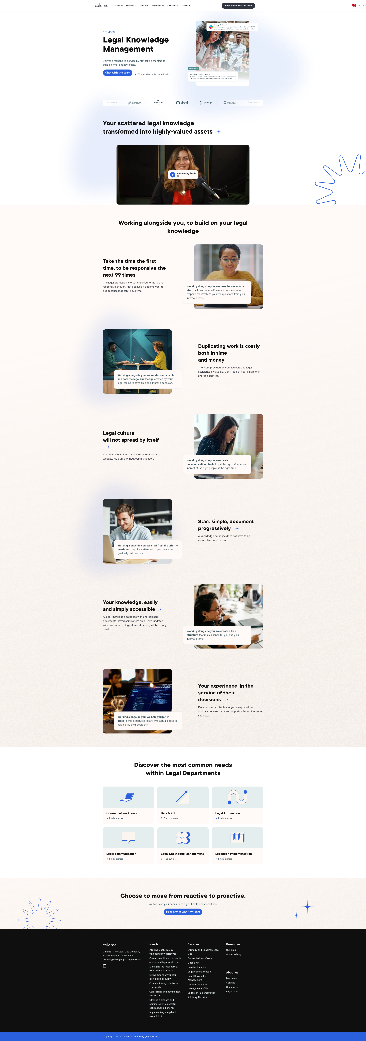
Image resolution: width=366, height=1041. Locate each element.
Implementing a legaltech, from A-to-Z (163, 1014)
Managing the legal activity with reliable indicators (163, 968)
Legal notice (232, 991)
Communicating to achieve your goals (163, 985)
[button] (119, 6)
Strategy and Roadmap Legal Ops (203, 951)
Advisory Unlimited (198, 997)
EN (359, 5)
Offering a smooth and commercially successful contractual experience (162, 1004)
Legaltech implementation (201, 992)
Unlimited (185, 5)
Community (172, 5)
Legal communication (199, 971)
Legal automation (197, 967)
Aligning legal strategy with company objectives (162, 951)
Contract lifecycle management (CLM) (198, 986)
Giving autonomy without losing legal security (162, 976)
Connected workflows (200, 958)
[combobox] (358, 5)
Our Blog (231, 949)
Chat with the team (117, 72)
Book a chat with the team (238, 5)
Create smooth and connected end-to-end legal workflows (165, 960)
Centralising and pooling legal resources (165, 993)
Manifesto (144, 5)
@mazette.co (152, 1036)
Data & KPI (194, 962)
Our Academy (233, 954)
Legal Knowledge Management (197, 978)
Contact (230, 982)
